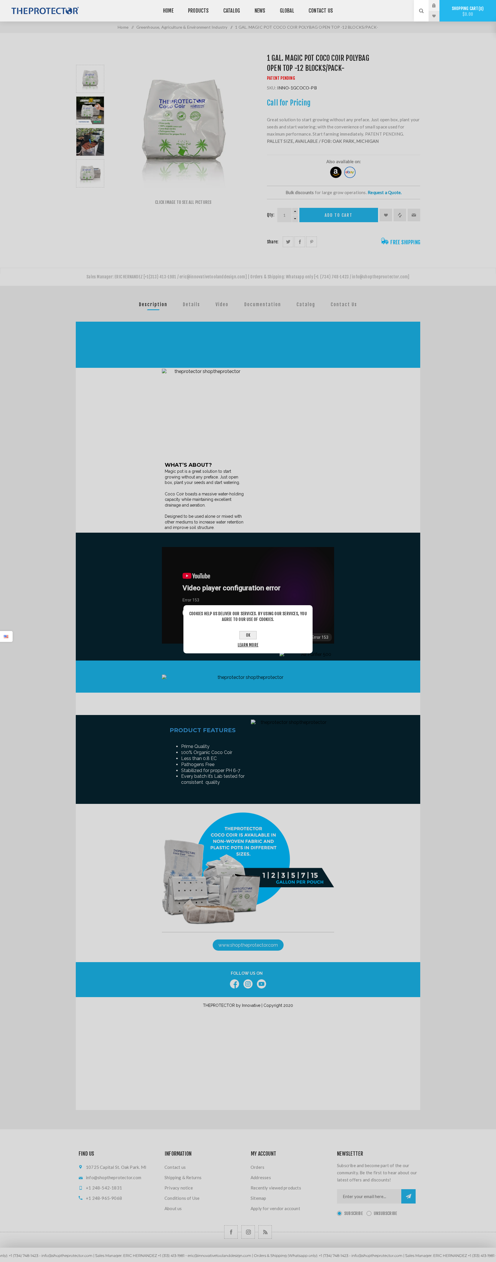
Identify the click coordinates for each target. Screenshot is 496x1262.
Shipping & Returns (183, 1177)
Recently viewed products (276, 1187)
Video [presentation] (222, 304)
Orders (257, 1167)
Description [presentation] (153, 304)
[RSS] (265, 1232)
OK (248, 635)
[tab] (153, 304)
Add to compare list (400, 215)
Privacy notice (178, 1187)
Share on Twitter (288, 242)
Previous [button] (90, 58)
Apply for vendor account (275, 1208)
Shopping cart (467, 11)
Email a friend (414, 215)
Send (408, 1196)
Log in (438, 5)
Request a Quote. (385, 192)
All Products (248, 1259)
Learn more (248, 645)
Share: (272, 242)
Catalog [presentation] (306, 304)
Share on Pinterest (311, 242)
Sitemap (258, 1198)
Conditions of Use (181, 1198)
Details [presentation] (191, 304)
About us (173, 1208)
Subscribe (353, 1213)
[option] (90, 79)
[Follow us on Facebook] (231, 1232)
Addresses (261, 1177)
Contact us (175, 1167)
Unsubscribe (385, 1213)
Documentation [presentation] (262, 304)
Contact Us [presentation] (344, 304)
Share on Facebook (299, 242)
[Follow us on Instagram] (248, 1232)
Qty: (270, 215)
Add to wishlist (385, 215)
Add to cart (338, 215)
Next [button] (90, 194)
